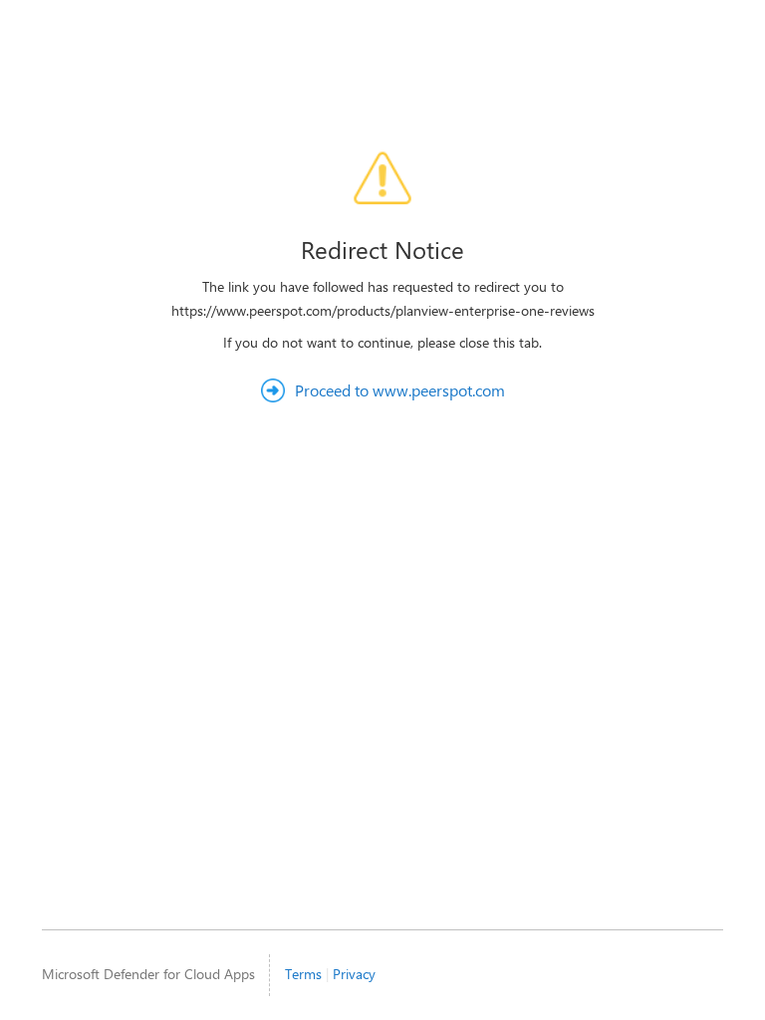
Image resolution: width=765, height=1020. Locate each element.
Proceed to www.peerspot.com (400, 390)
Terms (303, 973)
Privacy (354, 973)
